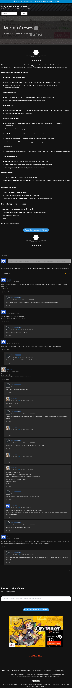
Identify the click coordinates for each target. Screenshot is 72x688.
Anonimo (20, 387)
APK (30, 33)
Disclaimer (15, 671)
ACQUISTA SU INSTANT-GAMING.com (36, 656)
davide (19, 299)
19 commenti (18, 33)
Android (26, 33)
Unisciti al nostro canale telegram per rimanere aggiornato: (37, 1)
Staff (19, 400)
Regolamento (37, 671)
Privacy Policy (59, 671)
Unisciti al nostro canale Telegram (37, 230)
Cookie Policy (48, 671)
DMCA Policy (6, 671)
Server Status (25, 671)
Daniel (19, 554)
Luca (19, 329)
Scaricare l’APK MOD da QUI (11, 209)
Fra (18, 357)
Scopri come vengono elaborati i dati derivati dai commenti (50, 269)
